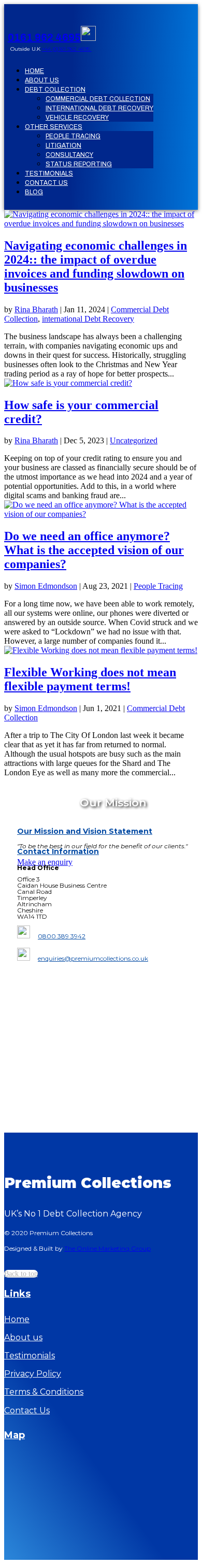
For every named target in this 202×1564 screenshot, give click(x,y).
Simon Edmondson (46, 586)
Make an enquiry (45, 862)
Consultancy (69, 154)
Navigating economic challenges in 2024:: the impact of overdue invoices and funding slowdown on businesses (95, 266)
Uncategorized (133, 440)
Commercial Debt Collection (98, 99)
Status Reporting (79, 164)
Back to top (21, 1274)
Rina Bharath (36, 309)
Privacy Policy (32, 1374)
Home (34, 71)
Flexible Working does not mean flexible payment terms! (90, 679)
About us (23, 1337)
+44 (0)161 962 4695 (67, 49)
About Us (42, 80)
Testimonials (49, 173)
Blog (34, 192)
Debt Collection (55, 89)
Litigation (63, 145)
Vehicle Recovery (77, 117)
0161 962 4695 (44, 37)
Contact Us (46, 182)
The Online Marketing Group (107, 1248)
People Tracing (73, 136)
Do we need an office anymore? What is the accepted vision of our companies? (94, 550)
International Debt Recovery (99, 108)
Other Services (53, 127)
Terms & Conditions (43, 1392)
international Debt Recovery (88, 318)
